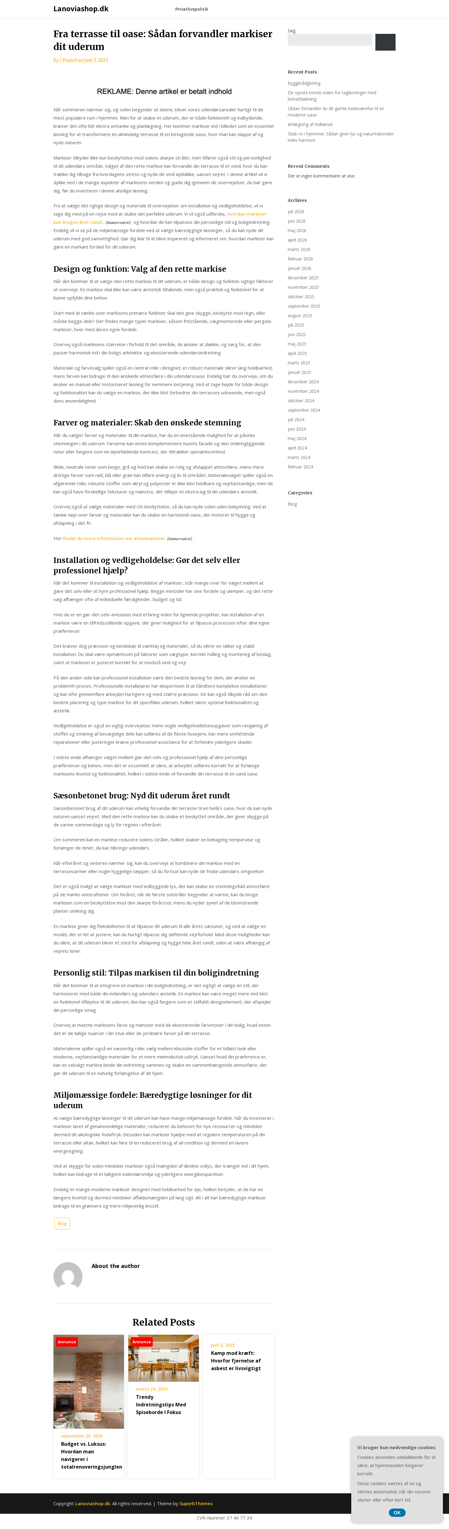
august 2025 (300, 315)
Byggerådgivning (304, 83)
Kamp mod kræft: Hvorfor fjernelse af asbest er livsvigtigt (236, 1361)
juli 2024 (296, 419)
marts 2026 (299, 249)
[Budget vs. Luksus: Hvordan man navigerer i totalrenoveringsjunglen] (88, 1380)
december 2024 (303, 382)
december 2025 (303, 278)
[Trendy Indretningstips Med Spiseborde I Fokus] (163, 1356)
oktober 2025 (301, 296)
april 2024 (297, 448)
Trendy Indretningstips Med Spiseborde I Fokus (161, 1405)
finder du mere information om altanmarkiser (114, 538)
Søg (291, 31)
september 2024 (304, 410)
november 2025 (303, 287)
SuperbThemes (196, 1503)
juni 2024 (297, 429)
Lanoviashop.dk (81, 8)
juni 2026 (297, 221)
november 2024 (303, 391)
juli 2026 (296, 211)
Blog (62, 1223)
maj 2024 (297, 438)
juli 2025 (296, 325)
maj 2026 (297, 230)
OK (397, 1512)
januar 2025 (299, 372)
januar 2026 (299, 268)
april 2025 (297, 353)
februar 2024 (300, 467)
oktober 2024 (301, 400)
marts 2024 (299, 457)
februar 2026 (300, 259)
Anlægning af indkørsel (310, 124)
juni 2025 (297, 334)
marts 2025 (299, 363)
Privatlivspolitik (191, 9)
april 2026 (297, 240)
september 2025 (304, 306)
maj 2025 (297, 344)
